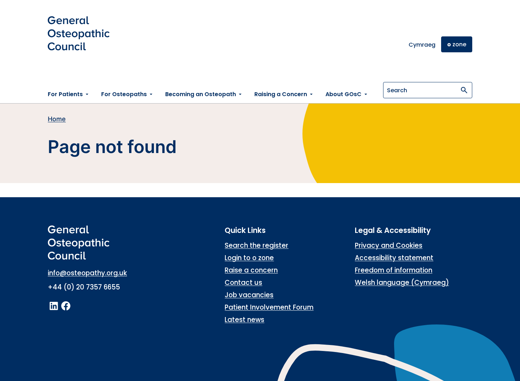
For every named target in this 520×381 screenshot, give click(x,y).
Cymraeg (422, 45)
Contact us (243, 282)
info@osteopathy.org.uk (87, 273)
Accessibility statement (394, 258)
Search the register (256, 245)
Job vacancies (249, 295)
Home (57, 119)
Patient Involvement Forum (269, 307)
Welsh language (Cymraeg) (402, 282)
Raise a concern (251, 270)
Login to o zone (249, 258)
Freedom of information (393, 270)
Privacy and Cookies (388, 245)
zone (456, 44)
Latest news (244, 319)
